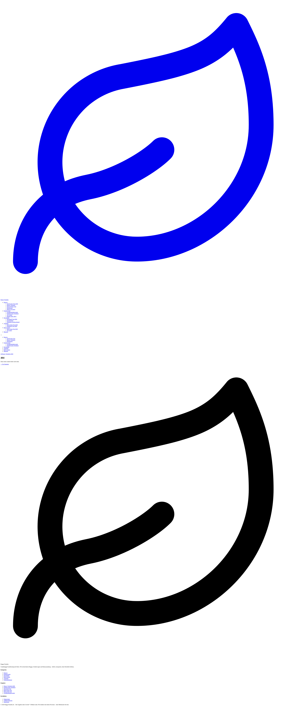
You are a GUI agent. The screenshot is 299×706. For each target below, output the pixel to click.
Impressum (6, 702)
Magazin (6, 332)
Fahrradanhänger (8, 680)
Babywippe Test (8, 690)
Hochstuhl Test (7, 689)
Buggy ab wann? (11, 309)
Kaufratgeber (10, 320)
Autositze (6, 323)
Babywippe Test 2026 (12, 329)
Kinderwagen (7, 311)
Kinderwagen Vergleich (13, 313)
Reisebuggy (10, 308)
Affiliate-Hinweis (8, 700)
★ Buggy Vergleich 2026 (7, 354)
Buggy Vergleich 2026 (9, 686)
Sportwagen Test (11, 338)
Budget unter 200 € (11, 316)
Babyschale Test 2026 (12, 325)
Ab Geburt (9, 315)
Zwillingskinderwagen (12, 312)
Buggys (6, 302)
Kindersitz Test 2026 (12, 326)
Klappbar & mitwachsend (13, 322)
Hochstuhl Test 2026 (12, 319)
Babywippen (7, 327)
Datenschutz (7, 699)
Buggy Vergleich (11, 305)
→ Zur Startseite (5, 364)
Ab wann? (9, 330)
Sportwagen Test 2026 (12, 303)
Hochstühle (6, 318)
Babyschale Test (8, 691)
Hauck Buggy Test (11, 306)
